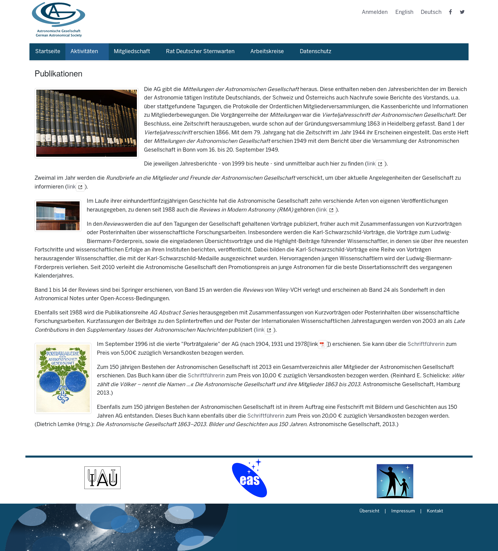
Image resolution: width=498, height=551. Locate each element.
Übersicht (369, 511)
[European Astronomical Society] (249, 478)
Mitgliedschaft (132, 51)
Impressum (403, 511)
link (371, 164)
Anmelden (375, 12)
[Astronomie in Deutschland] (395, 478)
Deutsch (431, 12)
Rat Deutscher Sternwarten (200, 51)
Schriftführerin (426, 344)
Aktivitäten (84, 51)
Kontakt (435, 511)
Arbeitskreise (267, 51)
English (404, 12)
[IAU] (103, 478)
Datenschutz (315, 51)
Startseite (47, 51)
